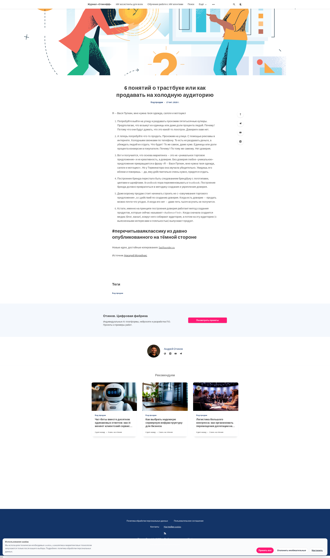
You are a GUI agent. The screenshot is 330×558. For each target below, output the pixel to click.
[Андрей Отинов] (153, 351)
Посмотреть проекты (207, 320)
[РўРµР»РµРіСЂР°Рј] (240, 123)
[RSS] (165, 533)
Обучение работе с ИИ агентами (165, 4)
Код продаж (157, 102)
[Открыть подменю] (213, 4)
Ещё (201, 4)
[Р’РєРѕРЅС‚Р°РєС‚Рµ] (240, 141)
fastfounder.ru (167, 247)
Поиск (191, 4)
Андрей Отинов (173, 348)
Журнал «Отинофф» (99, 4)
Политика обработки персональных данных (147, 521)
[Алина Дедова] (97, 388)
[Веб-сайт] (165, 353)
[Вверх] (240, 114)
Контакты (154, 526)
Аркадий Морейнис (135, 255)
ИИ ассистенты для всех (129, 4)
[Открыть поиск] (234, 4)
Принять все (265, 550)
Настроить (317, 550)
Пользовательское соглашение (189, 521)
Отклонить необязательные (291, 550)
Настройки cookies (172, 527)
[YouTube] (240, 132)
